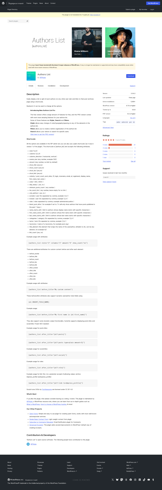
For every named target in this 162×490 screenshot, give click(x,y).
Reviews (41, 86)
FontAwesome (47, 389)
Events (99, 465)
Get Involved (101, 462)
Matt (129, 465)
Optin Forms (33, 414)
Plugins (39, 468)
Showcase (40, 462)
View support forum (109, 182)
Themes (39, 465)
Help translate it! (95, 15)
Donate (100, 468)
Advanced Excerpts (36, 425)
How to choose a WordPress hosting (53, 404)
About (9, 462)
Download (131, 76)
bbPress (130, 468)
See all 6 (132, 118)
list (134, 122)
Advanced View (108, 127)
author (118, 122)
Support (132, 86)
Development (64, 86)
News (9, 465)
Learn (68, 462)
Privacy (10, 471)
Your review (107, 161)
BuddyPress (131, 471)
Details (31, 86)
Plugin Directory (12, 9)
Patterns (40, 471)
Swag (99, 471)
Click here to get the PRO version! (42, 134)
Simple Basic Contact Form (38, 419)
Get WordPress (153, 3)
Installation (51, 86)
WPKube (43, 77)
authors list (125, 122)
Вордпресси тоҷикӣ (31, 480)
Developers (70, 468)
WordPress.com (132, 462)
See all (133, 161)
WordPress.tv (72, 471)
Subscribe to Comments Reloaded (41, 422)
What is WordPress (33, 404)
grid (130, 122)
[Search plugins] (27, 21)
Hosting (10, 468)
